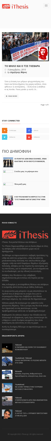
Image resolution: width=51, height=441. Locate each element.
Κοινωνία (18, 371)
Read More (12, 96)
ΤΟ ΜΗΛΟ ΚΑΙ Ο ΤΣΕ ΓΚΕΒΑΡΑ (22, 66)
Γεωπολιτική (19, 358)
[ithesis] (15, 6)
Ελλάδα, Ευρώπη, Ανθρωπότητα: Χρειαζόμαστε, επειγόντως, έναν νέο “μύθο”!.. (30, 376)
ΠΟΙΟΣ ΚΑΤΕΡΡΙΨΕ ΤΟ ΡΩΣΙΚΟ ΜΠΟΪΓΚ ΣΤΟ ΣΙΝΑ (30, 361)
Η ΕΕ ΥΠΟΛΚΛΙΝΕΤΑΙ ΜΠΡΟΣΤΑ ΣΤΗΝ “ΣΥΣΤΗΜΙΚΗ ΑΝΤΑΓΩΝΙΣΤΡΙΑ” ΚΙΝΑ (29, 198)
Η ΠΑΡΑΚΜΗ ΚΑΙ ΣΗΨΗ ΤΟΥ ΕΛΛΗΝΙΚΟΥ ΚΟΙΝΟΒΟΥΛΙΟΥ (30, 348)
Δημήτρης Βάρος (18, 72)
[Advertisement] (26, 22)
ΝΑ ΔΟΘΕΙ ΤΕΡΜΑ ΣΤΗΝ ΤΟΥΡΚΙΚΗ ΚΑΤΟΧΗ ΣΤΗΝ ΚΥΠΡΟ (28, 388)
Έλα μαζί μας (20, 184)
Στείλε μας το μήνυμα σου (26, 171)
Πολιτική (18, 345)
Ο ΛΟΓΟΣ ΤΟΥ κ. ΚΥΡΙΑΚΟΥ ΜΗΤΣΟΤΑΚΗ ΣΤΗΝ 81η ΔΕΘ (31, 414)
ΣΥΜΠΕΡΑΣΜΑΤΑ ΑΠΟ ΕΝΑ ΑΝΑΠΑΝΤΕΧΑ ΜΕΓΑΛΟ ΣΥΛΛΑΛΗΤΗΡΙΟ (31, 401)
